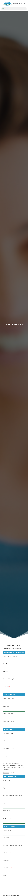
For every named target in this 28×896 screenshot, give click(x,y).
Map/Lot (5, 671)
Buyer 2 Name (7, 818)
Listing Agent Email (8, 721)
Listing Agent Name (8, 698)
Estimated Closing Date (9, 679)
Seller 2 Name (7, 868)
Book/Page (6, 664)
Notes (4, 875)
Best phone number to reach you (12, 795)
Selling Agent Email (8, 756)
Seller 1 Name (7, 830)
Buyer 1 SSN (6, 810)
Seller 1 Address (7, 837)
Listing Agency (7, 706)
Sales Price (6, 686)
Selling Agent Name (8, 733)
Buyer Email (6, 803)
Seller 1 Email (6, 853)
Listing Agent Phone (8, 713)
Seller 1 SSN (6, 860)
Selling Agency (7, 741)
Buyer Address (7, 788)
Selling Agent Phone (8, 748)
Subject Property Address (10, 656)
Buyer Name (6, 780)
